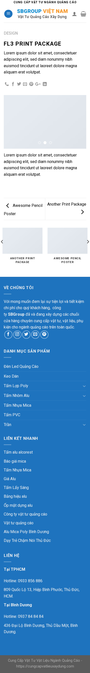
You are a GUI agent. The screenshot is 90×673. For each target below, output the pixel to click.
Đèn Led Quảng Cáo (21, 366)
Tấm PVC (12, 414)
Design (11, 33)
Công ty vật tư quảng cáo (25, 514)
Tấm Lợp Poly (16, 385)
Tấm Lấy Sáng (16, 487)
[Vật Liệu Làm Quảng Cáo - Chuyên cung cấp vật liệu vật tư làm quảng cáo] (42, 14)
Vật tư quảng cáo (19, 523)
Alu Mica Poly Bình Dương (26, 531)
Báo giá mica (15, 461)
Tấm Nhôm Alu (16, 395)
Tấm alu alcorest (18, 452)
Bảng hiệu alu (15, 496)
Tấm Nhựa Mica (17, 405)
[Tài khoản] (74, 13)
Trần (7, 424)
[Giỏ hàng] (83, 13)
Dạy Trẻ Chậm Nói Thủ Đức (27, 540)
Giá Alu (10, 478)
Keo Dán (11, 376)
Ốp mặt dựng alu (18, 505)
